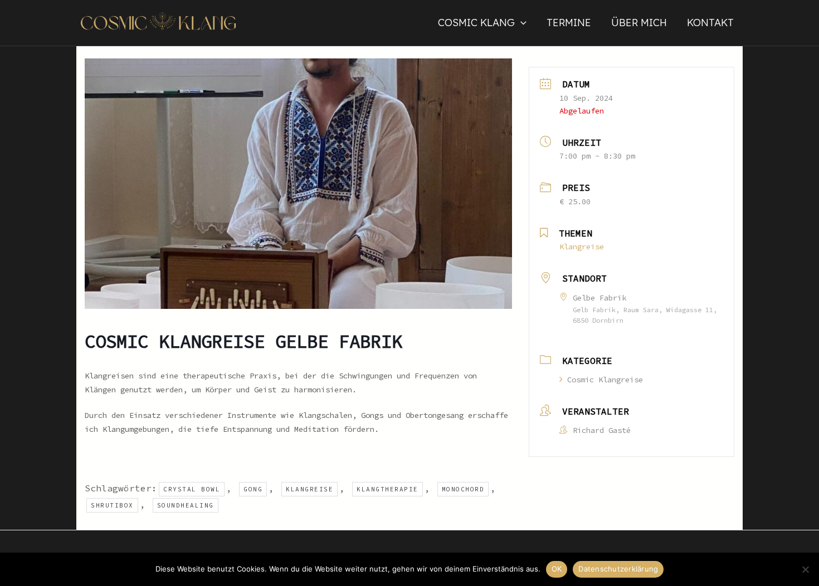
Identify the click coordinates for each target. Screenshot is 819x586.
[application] (520, 23)
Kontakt (710, 22)
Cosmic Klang (476, 22)
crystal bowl (191, 489)
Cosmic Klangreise (605, 380)
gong (252, 489)
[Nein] (805, 569)
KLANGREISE (309, 489)
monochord (463, 489)
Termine (569, 22)
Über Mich (639, 22)
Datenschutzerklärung (618, 568)
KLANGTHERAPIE (387, 489)
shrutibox (112, 505)
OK (557, 568)
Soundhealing (185, 505)
